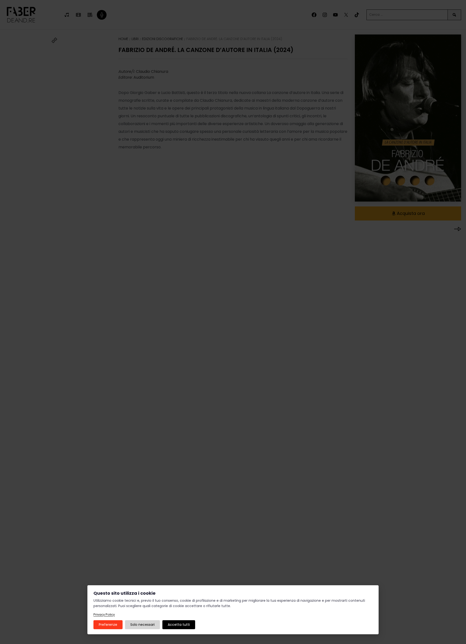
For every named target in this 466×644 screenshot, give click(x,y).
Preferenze (108, 624)
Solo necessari (142, 624)
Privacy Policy (104, 614)
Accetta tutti (179, 624)
